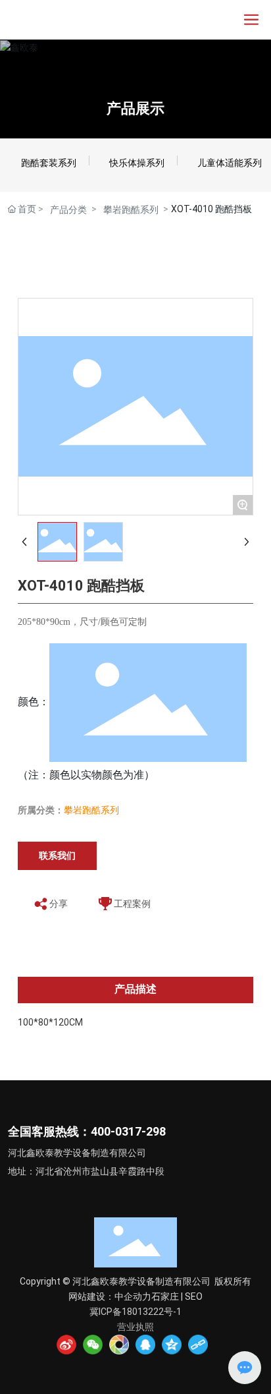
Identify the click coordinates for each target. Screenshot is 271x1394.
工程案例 (132, 903)
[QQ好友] (145, 1344)
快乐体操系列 (136, 163)
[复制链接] (198, 1344)
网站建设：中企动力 (109, 1296)
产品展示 (135, 108)
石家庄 (165, 1296)
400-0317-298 (128, 1131)
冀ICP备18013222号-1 (135, 1311)
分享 (58, 903)
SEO (194, 1296)
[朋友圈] (119, 1344)
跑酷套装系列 (48, 163)
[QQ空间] (172, 1344)
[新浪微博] (66, 1344)
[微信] (93, 1344)
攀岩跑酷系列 (131, 209)
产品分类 (68, 209)
